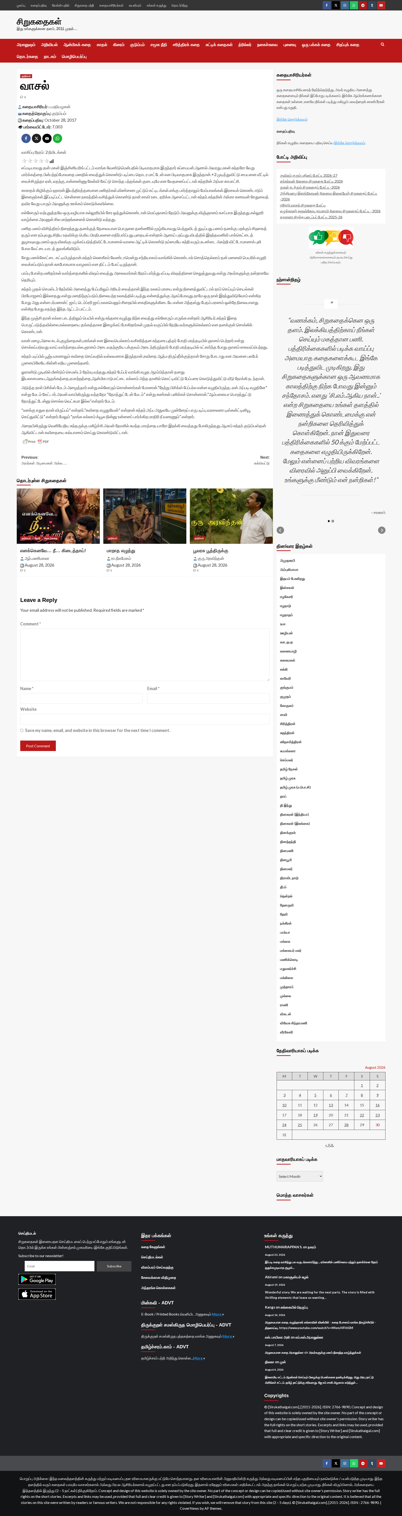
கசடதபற (286, 642)
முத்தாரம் (287, 987)
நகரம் (312, 1247)
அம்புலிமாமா (289, 569)
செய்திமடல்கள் (152, 1257)
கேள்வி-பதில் (60, 5)
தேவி (37, 538)
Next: (262, 460)
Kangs (270, 1307)
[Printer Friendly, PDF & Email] (35, 441)
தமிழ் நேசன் (289, 769)
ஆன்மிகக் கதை (77, 44)
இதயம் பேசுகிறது (292, 578)
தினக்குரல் (288, 832)
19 (315, 1115)
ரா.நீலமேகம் (121, 558)
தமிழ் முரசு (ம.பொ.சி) (295, 787)
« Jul (329, 1145)
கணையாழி (288, 651)
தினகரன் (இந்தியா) (294, 814)
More (217, 1314)
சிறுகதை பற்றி (84, 5)
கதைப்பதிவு (39, 5)
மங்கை (285, 941)
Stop (333, 521)
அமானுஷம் (26, 44)
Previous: (44, 460)
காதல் (102, 44)
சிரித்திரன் (287, 723)
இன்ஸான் (287, 587)
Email (153, 688)
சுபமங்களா (288, 751)
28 (346, 1124)
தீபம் (283, 887)
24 (284, 1124)
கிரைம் (118, 44)
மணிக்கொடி (289, 959)
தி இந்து (286, 805)
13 (331, 1105)
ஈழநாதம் (286, 615)
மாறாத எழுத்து (121, 550)
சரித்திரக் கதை (186, 44)
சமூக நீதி (159, 44)
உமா (283, 624)
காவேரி (285, 678)
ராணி (284, 1005)
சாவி (283, 714)
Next (381, 530)
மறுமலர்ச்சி (288, 968)
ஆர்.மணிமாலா (37, 558)
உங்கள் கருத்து (156, 5)
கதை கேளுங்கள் (153, 1247)
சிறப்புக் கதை (347, 44)
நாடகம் (50, 56)
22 (362, 1115)
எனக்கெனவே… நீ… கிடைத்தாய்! (53, 550)
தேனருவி (287, 905)
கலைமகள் (287, 660)
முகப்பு (21, 5)
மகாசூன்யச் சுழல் (295, 1277)
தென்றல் (286, 896)
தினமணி (287, 850)
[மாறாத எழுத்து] (144, 516)
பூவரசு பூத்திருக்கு (210, 550)
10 (284, 1105)
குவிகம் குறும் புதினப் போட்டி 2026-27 (308, 175)
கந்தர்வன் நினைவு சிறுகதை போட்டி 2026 (311, 181)
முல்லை (285, 996)
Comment (30, 623)
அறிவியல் (49, 44)
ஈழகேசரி (286, 596)
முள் (283, 1362)
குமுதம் (285, 696)
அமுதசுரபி (287, 560)
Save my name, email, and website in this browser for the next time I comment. (97, 730)
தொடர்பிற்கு (180, 5)
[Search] (382, 44)
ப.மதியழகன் (59, 106)
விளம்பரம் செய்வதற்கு (157, 1267)
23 (377, 1115)
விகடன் (285, 1014)
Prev (280, 530)
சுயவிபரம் (135, 5)
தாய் (283, 796)
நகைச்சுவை (267, 44)
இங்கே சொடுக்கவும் (292, 119)
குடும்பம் (137, 44)
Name (27, 688)
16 (377, 1105)
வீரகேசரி (286, 1032)
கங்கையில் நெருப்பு (294, 1307)
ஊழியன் (286, 633)
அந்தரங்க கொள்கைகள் (158, 1288)
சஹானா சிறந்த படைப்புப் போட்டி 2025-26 (311, 217)
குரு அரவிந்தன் (211, 558)
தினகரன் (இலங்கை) (295, 823)
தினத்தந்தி (288, 841)
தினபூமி (286, 860)
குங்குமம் (286, 687)
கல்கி (284, 669)
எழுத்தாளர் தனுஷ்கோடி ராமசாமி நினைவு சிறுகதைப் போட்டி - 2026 (330, 211)
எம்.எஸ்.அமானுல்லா (309, 1337)
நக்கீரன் (286, 923)
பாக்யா (285, 932)
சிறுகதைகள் (39, 21)
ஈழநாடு (285, 606)
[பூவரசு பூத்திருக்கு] (231, 516)
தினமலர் (286, 869)
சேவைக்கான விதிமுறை (158, 1277)
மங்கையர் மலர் (291, 950)
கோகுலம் (287, 705)
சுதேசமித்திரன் (291, 742)
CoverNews (189, 1508)
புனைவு (290, 44)
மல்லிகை (286, 977)
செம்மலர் (286, 760)
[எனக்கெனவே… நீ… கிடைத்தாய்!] (58, 516)
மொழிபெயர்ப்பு (74, 56)
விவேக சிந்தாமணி (293, 1023)
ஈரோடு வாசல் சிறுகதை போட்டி (303, 205)
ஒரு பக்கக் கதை (316, 44)
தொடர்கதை (27, 56)
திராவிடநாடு (289, 878)
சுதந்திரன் (287, 733)
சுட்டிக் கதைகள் (219, 44)
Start (329, 521)
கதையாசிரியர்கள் (111, 5)
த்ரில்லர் (244, 44)
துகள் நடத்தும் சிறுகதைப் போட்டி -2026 (310, 187)
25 (300, 1124)
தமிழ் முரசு (287, 778)
